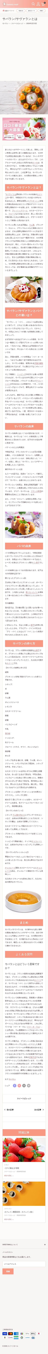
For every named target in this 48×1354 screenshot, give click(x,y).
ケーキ (35, 163)
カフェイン (8, 1209)
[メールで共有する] (28, 1085)
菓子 (32, 625)
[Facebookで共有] (14, 1085)
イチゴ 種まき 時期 (11, 1168)
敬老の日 (21, 10)
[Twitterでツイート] (24, 1085)
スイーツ (37, 980)
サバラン (5, 23)
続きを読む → (9, 1175)
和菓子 (41, 10)
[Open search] (33, 4)
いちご (6, 1165)
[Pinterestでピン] (19, 1085)
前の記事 (10, 1110)
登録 (8, 1271)
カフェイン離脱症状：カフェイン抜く (19, 1212)
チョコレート (10, 868)
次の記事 (37, 1110)
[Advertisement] (24, 52)
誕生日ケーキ (31, 10)
